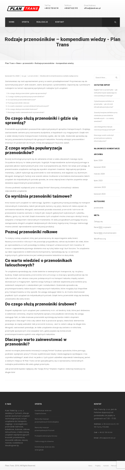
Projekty (98, 466)
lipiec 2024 (98, 160)
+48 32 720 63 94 (51, 8)
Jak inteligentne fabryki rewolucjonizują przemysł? (104, 128)
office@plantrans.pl (92, 8)
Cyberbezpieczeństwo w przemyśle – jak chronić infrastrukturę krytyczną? (104, 104)
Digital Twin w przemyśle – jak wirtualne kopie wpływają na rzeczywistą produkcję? (105, 93)
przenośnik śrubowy (44, 324)
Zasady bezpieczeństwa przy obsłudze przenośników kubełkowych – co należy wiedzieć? (105, 116)
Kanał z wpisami (102, 227)
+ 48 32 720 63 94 (105, 432)
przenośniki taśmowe (71, 209)
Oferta (25, 22)
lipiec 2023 (98, 181)
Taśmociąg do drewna (44, 441)
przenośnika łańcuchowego (43, 275)
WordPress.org (100, 239)
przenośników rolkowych (22, 241)
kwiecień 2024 (100, 167)
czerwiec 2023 (100, 187)
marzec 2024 (99, 174)
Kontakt (59, 22)
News (90, 466)
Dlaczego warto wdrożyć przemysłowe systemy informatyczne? (104, 138)
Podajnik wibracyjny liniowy (46, 436)
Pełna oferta (115, 466)
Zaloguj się (98, 221)
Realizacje (42, 22)
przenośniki (33, 76)
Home (11, 22)
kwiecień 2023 (100, 194)
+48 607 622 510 (71, 8)
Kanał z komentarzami (105, 233)
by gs (24, 76)
